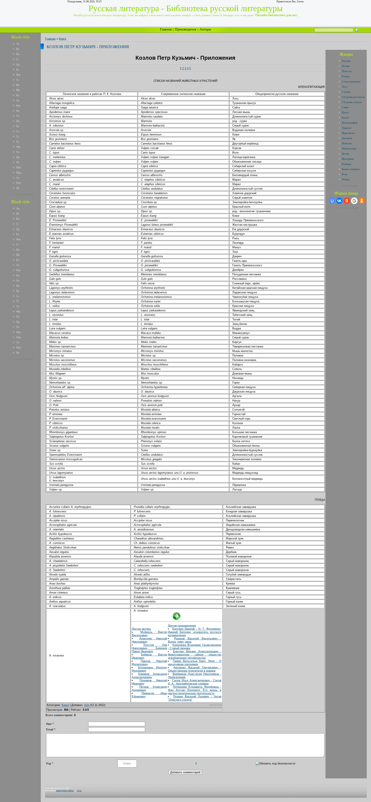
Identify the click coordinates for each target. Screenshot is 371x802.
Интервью (348, 158)
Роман (345, 76)
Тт (17, 136)
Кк (17, 95)
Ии (18, 85)
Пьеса (345, 112)
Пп (18, 121)
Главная (166, 29)
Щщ (18, 172)
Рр (17, 126)
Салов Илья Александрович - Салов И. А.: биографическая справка (194, 682)
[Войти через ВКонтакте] (339, 201)
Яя (17, 188)
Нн (18, 110)
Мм (18, 105)
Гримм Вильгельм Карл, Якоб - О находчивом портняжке (194, 662)
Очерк (345, 179)
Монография (349, 122)
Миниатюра (349, 148)
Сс (17, 131)
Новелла (347, 143)
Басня (345, 117)
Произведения (185, 29)
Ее (17, 69)
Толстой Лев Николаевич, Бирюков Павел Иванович (149, 648)
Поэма (346, 66)
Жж (18, 74)
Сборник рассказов (353, 97)
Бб (17, 48)
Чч (17, 162)
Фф (18, 146)
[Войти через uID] (332, 201)
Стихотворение (351, 81)
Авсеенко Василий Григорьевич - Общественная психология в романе (194, 669)
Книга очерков (350, 169)
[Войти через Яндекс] (347, 201)
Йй (18, 90)
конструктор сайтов (65, 790)
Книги (62, 38)
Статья (346, 91)
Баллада (346, 164)
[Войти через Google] (354, 200)
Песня (345, 153)
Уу (18, 141)
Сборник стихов (352, 102)
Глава (345, 107)
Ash (86, 705)
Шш (18, 167)
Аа (17, 43)
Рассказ (346, 60)
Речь (344, 174)
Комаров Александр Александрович (149, 675)
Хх (18, 152)
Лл (17, 100)
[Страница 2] (177, 619)
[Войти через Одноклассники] (362, 201)
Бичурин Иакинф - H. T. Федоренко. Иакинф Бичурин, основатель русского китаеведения (194, 632)
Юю (18, 182)
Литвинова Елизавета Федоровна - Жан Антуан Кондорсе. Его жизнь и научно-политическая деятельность (194, 690)
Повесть (347, 71)
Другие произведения (182, 625)
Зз (17, 79)
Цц (18, 157)
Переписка (348, 133)
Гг (17, 59)
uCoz (79, 790)
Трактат (346, 127)
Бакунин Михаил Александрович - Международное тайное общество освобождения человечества (194, 654)
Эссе (345, 86)
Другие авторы (141, 628)
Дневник (347, 138)
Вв (17, 54)
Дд (18, 64)
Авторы (205, 29)
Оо (18, 115)
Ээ (17, 177)
